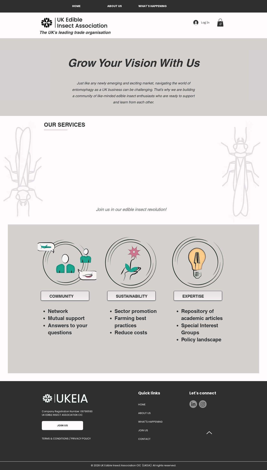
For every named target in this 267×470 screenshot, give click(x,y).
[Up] (209, 432)
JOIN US (143, 430)
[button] (114, 6)
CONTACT (144, 439)
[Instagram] (203, 404)
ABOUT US (144, 413)
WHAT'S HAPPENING (150, 422)
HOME (142, 404)
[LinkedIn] (193, 404)
